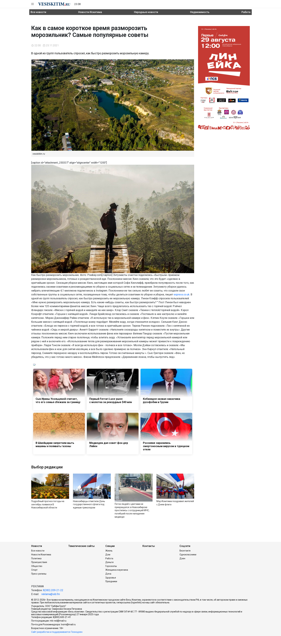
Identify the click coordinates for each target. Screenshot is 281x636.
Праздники (111, 581)
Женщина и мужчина (116, 570)
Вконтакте (185, 550)
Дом (107, 554)
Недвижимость (199, 12)
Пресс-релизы (38, 573)
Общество (36, 566)
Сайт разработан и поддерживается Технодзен (56, 632)
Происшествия (39, 562)
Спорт (34, 570)
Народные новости (146, 12)
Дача (108, 573)
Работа (245, 12)
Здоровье (110, 577)
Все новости (38, 12)
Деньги (109, 562)
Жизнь (109, 550)
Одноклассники (188, 554)
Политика (36, 558)
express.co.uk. (182, 294)
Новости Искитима (90, 12)
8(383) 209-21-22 (53, 590)
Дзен (182, 558)
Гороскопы (111, 566)
